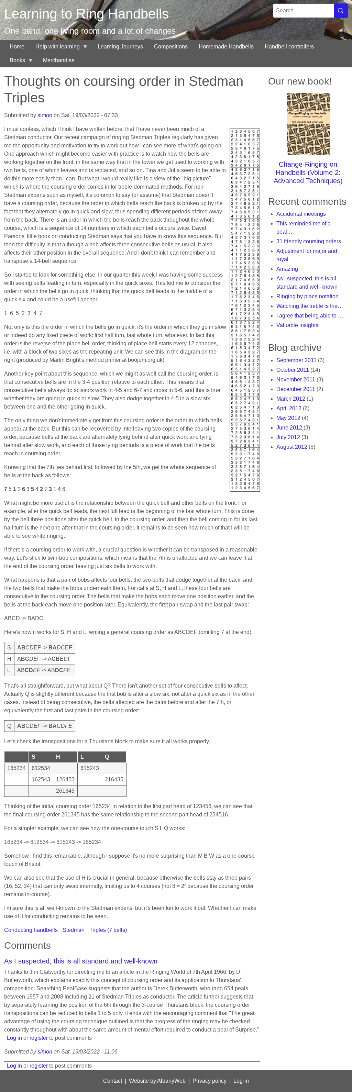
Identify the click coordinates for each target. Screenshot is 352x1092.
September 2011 (296, 360)
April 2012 (288, 408)
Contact (112, 1081)
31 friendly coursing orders (308, 241)
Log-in (241, 1081)
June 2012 (289, 428)
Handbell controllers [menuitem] (289, 46)
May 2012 (288, 418)
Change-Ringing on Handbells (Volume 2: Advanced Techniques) (308, 172)
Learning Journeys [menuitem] (120, 46)
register (39, 1038)
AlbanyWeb (171, 1081)
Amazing (287, 269)
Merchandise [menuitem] (59, 60)
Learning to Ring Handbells (86, 13)
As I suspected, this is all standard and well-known (80, 961)
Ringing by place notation (307, 296)
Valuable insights (297, 325)
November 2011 (295, 379)
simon (44, 115)
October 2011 (292, 370)
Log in (14, 1038)
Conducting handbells (31, 930)
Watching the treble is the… (309, 306)
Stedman (74, 930)
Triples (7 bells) (108, 930)
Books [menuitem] (14, 62)
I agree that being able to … (309, 316)
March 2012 (290, 399)
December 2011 (295, 389)
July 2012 (288, 437)
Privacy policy (209, 1081)
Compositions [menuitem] (171, 46)
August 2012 (291, 447)
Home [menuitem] (17, 46)
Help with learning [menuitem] (55, 49)
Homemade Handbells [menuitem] (226, 46)
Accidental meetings (301, 214)
